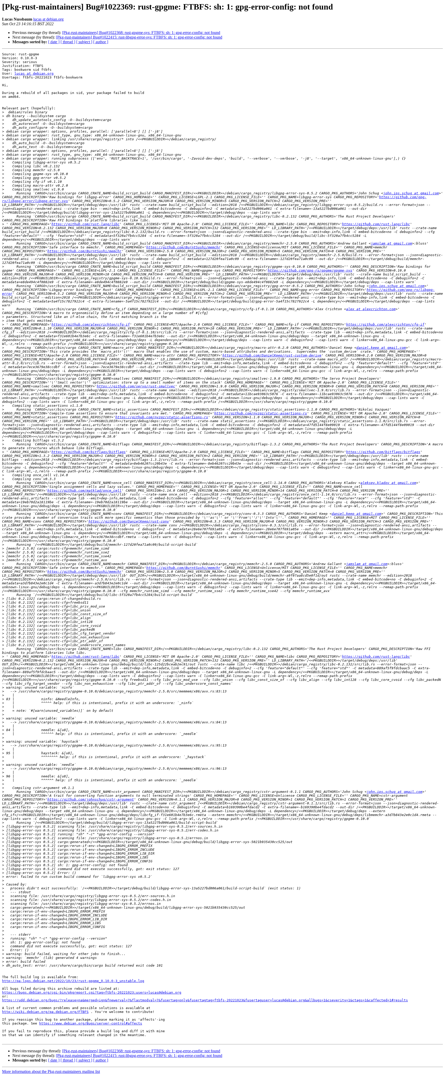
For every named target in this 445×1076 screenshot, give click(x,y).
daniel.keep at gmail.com (381, 348)
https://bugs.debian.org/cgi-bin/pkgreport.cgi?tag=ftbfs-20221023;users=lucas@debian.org (91, 992)
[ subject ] (84, 42)
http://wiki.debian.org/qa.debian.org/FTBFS (45, 1012)
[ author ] (100, 42)
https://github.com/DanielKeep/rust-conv (129, 521)
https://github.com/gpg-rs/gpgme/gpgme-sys (310, 270)
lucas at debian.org (48, 19)
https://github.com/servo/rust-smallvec (136, 386)
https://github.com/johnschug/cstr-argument (90, 799)
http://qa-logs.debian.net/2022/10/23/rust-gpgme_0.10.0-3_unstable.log (73, 981)
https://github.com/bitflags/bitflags (89, 452)
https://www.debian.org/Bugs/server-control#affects (90, 1023)
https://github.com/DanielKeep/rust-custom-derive (271, 355)
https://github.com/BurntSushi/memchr (183, 247)
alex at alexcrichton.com (371, 309)
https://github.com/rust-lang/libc (85, 224)
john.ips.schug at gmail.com (411, 193)
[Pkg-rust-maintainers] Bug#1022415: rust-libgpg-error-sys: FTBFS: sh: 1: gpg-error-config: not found (139, 37)
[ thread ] (68, 42)
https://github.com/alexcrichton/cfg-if (91, 324)
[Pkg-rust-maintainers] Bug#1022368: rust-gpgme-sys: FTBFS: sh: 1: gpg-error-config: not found (141, 32)
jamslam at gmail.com (391, 243)
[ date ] (53, 42)
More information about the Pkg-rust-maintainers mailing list (51, 1071)
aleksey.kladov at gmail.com (388, 483)
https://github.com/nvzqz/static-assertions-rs (260, 413)
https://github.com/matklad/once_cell (84, 490)
